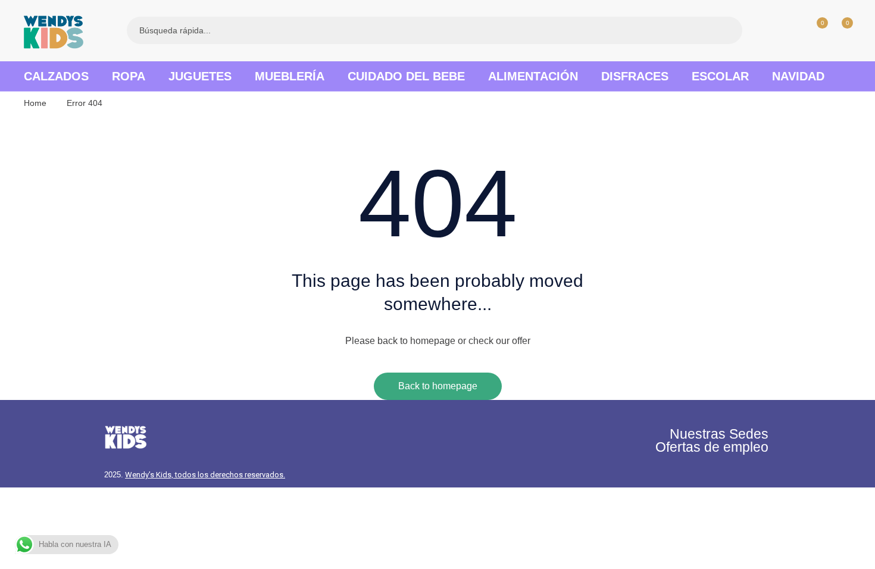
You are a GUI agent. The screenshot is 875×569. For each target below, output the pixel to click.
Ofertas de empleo (711, 447)
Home (35, 103)
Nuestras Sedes (719, 434)
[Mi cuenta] (790, 30)
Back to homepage (437, 386)
